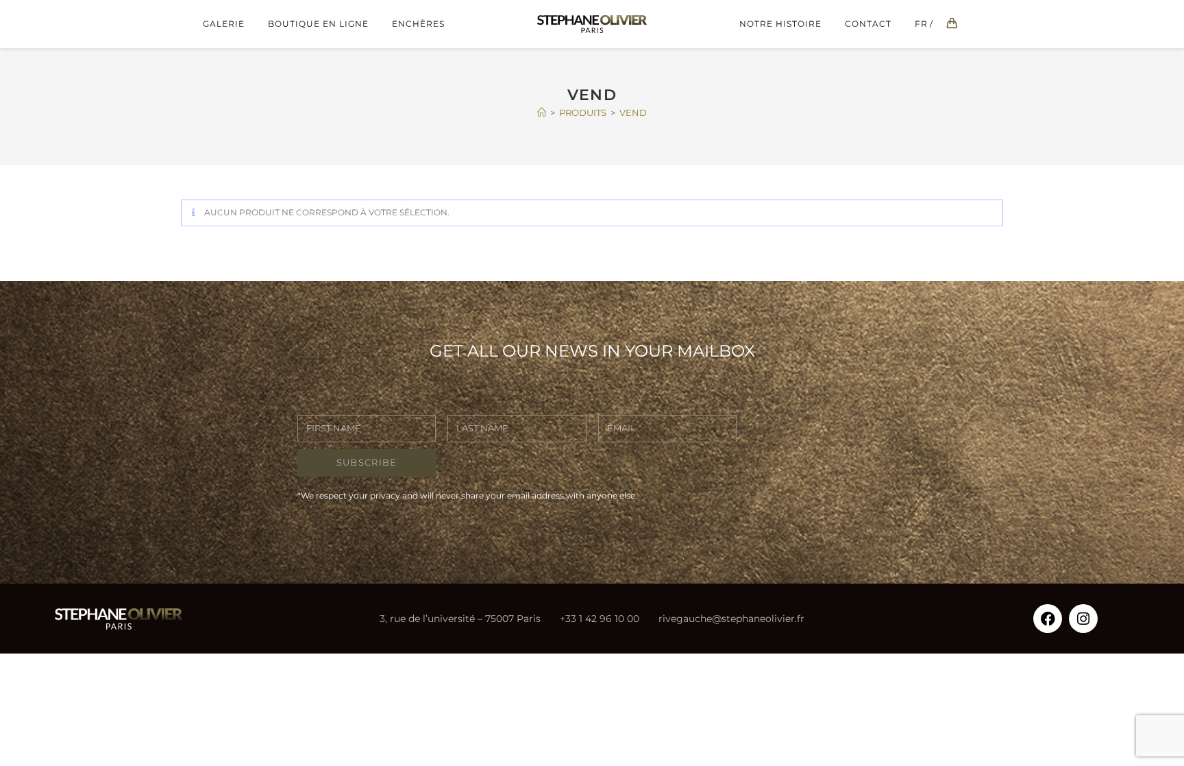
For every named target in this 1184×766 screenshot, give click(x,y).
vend (633, 112)
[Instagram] (1083, 618)
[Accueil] (541, 112)
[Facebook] (1047, 618)
